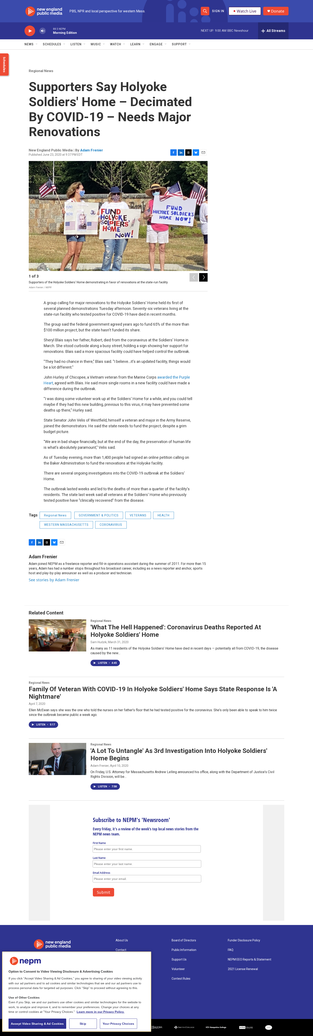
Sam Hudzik (98, 642)
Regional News (41, 71)
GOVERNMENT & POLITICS (99, 515)
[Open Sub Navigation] (37, 44)
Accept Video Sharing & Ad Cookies (37, 1023)
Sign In (218, 11)
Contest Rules (181, 978)
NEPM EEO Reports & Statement (249, 959)
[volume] (42, 31)
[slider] (49, 31)
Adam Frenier (91, 150)
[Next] (203, 277)
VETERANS (138, 515)
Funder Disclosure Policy (244, 940)
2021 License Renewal (243, 969)
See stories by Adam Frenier (54, 579)
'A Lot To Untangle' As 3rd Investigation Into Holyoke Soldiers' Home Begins (178, 754)
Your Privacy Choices (118, 1023)
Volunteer (178, 969)
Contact (121, 950)
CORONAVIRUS (111, 524)
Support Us (179, 959)
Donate (277, 11)
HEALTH (163, 515)
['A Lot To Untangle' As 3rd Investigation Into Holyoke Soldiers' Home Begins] (57, 759)
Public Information (184, 950)
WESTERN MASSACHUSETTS (66, 524)
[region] (76, 992)
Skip (83, 1023)
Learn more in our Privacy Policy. (100, 1011)
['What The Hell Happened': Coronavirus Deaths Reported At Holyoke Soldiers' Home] (57, 635)
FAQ (230, 950)
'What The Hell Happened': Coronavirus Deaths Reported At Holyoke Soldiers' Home (175, 630)
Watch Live (246, 11)
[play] (29, 31)
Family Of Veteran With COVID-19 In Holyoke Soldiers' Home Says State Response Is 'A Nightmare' (153, 692)
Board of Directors (184, 940)
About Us (122, 940)
